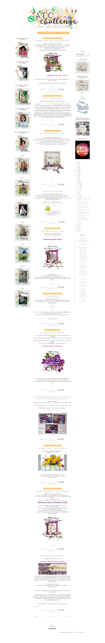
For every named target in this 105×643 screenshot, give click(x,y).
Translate (86, 56)
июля (78, 190)
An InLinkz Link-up (37, 606)
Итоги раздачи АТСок (83, 267)
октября (78, 185)
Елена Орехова (83, 256)
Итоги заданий (54, 440)
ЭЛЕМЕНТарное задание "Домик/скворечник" (52, 41)
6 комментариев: (52, 124)
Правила (54, 32)
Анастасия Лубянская (83, 240)
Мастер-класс (83, 270)
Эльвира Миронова (83, 293)
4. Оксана (52, 308)
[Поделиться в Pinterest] (63, 89)
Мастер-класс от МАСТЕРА (83, 272)
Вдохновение (83, 248)
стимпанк (83, 301)
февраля (79, 222)
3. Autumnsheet (52, 306)
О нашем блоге (63, 32)
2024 (77, 165)
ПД (83, 276)
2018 (77, 175)
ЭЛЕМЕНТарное (83, 292)
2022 (77, 169)
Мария (83, 269)
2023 (77, 167)
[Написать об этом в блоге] (59, 89)
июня (78, 192)
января (78, 224)
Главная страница (43, 32)
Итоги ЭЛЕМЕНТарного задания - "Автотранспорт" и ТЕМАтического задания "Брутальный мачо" (53, 398)
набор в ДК (54, 611)
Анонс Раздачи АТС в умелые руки (83, 247)
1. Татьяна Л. (52, 304)
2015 (77, 180)
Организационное (83, 275)
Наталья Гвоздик (83, 273)
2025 (77, 164)
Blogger (83, 632)
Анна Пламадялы (83, 244)
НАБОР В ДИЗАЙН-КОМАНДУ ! (52, 556)
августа (78, 188)
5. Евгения (52, 309)
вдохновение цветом (83, 296)
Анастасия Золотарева (46, 104)
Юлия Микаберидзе (83, 295)
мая (78, 193)
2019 (77, 174)
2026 (77, 162)
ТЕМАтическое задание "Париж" (52, 231)
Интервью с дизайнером (83, 257)
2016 (77, 179)
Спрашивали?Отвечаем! (83, 285)
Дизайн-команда (54, 325)
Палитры (83, 278)
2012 (77, 229)
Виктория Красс (83, 250)
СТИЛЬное (83, 280)
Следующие (36, 616)
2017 (77, 177)
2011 (77, 231)
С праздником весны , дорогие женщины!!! (52, 448)
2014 (77, 226)
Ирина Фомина (83, 260)
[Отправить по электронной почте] (58, 89)
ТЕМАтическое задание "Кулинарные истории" (52, 491)
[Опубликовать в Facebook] (62, 89)
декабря (78, 182)
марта (78, 197)
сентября (79, 187)
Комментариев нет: (52, 221)
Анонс (83, 246)
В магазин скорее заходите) (52, 191)
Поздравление (54, 483)
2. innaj (52, 305)
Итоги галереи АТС (83, 264)
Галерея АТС (83, 251)
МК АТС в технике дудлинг (52, 98)
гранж (83, 298)
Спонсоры (54, 223)
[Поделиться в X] (60, 89)
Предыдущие (68, 616)
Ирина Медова (83, 259)
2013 (77, 228)
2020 (77, 172)
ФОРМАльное (83, 289)
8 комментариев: (52, 323)
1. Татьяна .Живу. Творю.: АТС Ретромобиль (52, 410)
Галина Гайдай (83, 253)
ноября (78, 183)
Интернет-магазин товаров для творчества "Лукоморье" (53, 203)
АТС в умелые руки (83, 238)
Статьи (83, 286)
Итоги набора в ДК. (53, 296)
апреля (78, 195)
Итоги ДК (83, 262)
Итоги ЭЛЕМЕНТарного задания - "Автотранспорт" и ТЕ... (83, 213)
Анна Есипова (83, 243)
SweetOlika (74, 632)
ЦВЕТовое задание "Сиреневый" (52, 333)
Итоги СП (83, 263)
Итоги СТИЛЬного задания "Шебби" (52, 133)
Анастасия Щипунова (83, 241)
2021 (77, 170)
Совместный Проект (83, 282)
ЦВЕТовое (54, 391)
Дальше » (52, 85)
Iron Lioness (83, 237)
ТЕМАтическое (54, 288)
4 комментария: (52, 89)
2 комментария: (52, 287)
